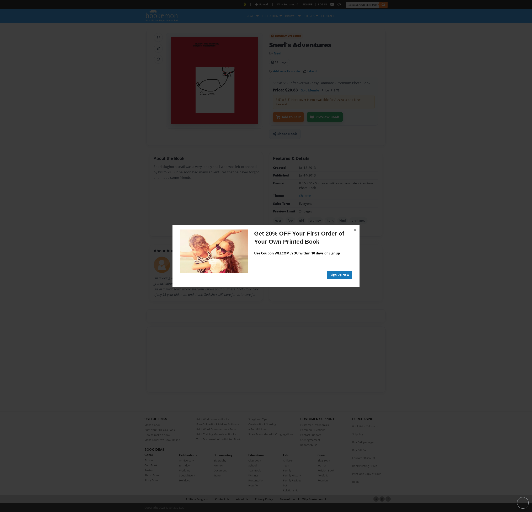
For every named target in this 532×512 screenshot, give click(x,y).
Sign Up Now (340, 275)
